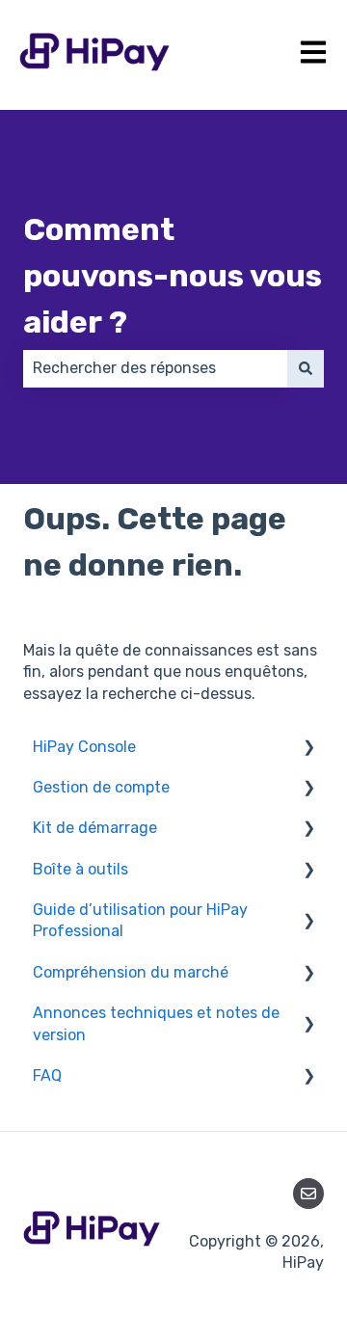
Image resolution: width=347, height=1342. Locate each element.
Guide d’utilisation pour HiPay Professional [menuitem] (140, 920)
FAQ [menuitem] (47, 1075)
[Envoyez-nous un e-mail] (308, 1193)
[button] (308, 748)
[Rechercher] (305, 368)
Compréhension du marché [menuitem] (130, 972)
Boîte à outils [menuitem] (80, 869)
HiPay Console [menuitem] (84, 747)
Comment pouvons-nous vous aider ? (172, 275)
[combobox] (155, 368)
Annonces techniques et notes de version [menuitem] (156, 1023)
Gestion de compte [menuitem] (101, 787)
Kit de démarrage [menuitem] (95, 828)
